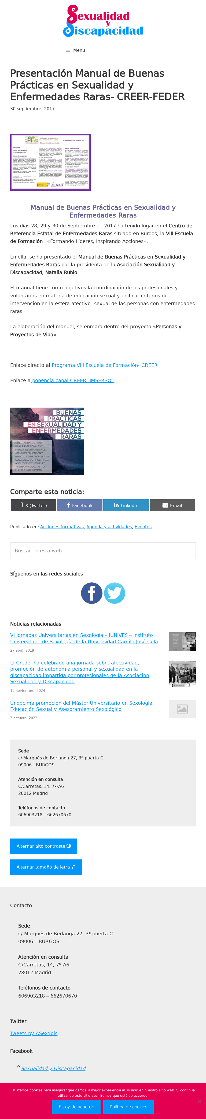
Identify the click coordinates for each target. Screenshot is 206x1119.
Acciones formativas (62, 526)
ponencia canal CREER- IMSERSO (72, 380)
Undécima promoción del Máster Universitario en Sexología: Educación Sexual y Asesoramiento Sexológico (82, 706)
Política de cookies (128, 1106)
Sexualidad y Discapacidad (103, 21)
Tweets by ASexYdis (33, 1033)
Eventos (143, 526)
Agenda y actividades (109, 526)
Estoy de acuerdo (76, 1106)
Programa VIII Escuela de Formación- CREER (105, 365)
